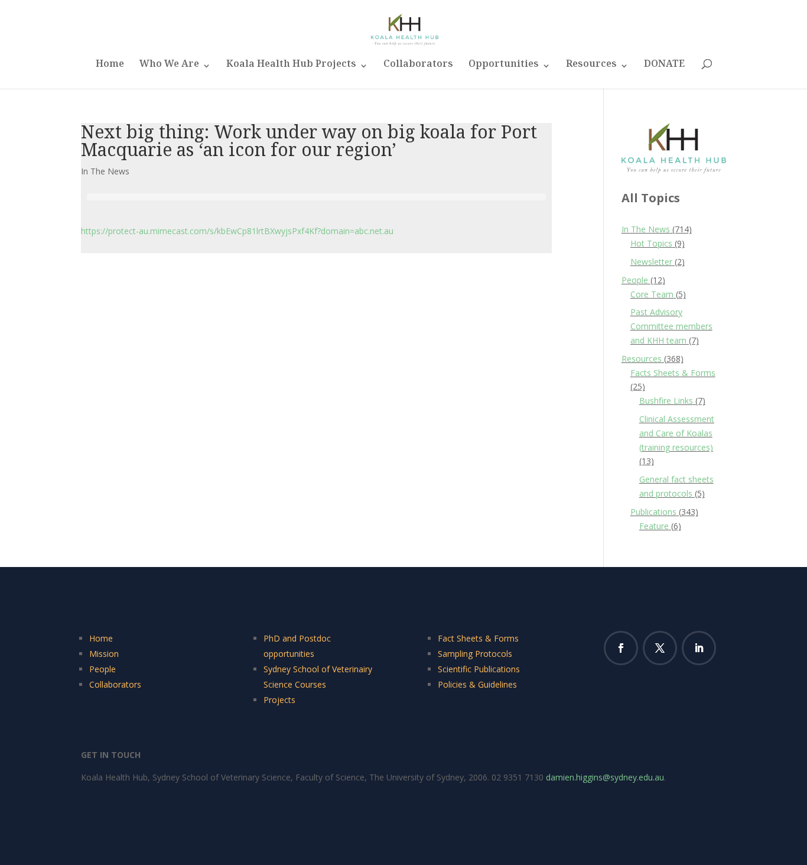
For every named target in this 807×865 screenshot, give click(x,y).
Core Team (651, 294)
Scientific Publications (479, 669)
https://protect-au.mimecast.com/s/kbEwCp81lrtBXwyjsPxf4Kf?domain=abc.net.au (237, 231)
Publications (653, 511)
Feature (654, 526)
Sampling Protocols (475, 653)
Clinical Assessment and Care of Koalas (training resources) (676, 433)
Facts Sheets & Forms (672, 372)
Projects (279, 699)
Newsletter (651, 261)
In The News (105, 171)
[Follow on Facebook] (621, 648)
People (634, 280)
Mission (104, 653)
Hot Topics (651, 243)
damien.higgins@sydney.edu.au (605, 777)
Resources (591, 67)
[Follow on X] (660, 648)
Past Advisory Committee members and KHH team (671, 326)
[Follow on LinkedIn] (699, 648)
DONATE (664, 67)
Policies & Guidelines (477, 684)
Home (110, 67)
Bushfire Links (666, 400)
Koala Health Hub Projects (291, 67)
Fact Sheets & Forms (478, 638)
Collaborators (418, 67)
